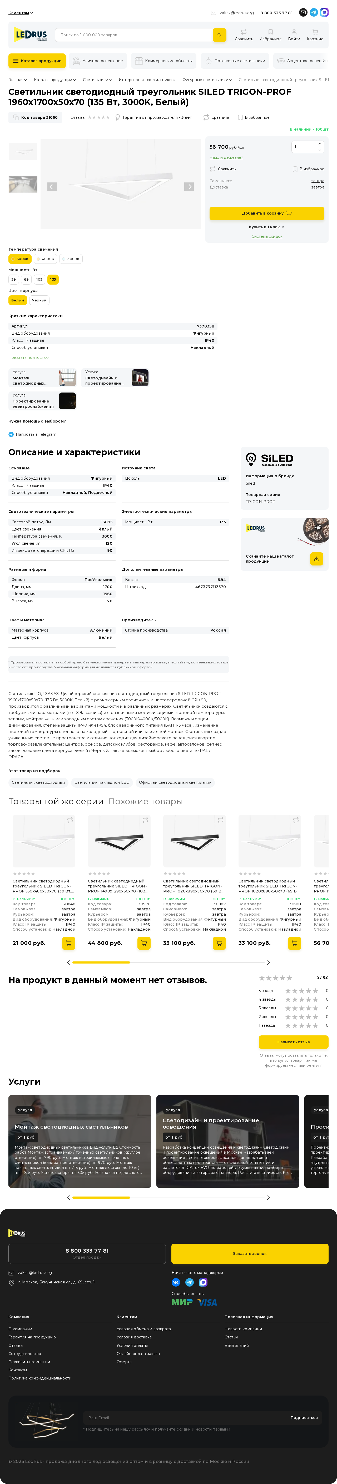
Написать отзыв (293, 1042)
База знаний (237, 1345)
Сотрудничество (24, 1353)
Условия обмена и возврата (144, 1329)
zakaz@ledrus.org (237, 13)
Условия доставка (134, 1337)
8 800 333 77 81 (276, 13)
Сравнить (220, 117)
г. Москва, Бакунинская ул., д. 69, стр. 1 (56, 1282)
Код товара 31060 (39, 117)
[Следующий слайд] (189, 186)
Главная (15, 79)
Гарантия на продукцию (32, 1337)
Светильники (95, 79)
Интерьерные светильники (145, 79)
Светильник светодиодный (38, 782)
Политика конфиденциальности (40, 1378)
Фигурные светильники (205, 79)
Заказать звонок (250, 1253)
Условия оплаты (132, 1345)
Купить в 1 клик (264, 227)
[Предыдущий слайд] (52, 186)
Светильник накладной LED (102, 782)
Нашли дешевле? (226, 157)
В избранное (257, 117)
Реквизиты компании (29, 1361)
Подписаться (304, 1417)
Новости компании (243, 1329)
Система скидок (267, 236)
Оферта (124, 1361)
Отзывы (15, 1345)
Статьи (231, 1337)
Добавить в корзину (263, 213)
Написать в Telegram (36, 434)
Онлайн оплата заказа (138, 1353)
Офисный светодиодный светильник (175, 782)
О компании (20, 1329)
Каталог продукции (41, 60)
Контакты (17, 1370)
